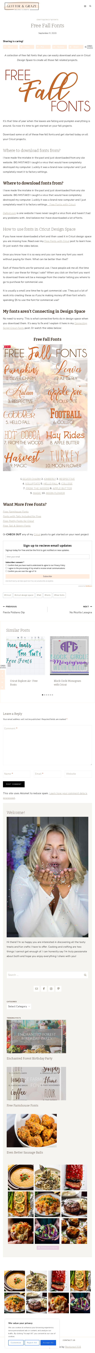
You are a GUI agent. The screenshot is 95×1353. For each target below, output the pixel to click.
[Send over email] (2, 687)
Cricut (48, 20)
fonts (48, 595)
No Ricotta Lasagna (81, 609)
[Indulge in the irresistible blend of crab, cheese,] (74, 1231)
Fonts (55, 20)
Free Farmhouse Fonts (16, 511)
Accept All (48, 1342)
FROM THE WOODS (37, 488)
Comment (10, 728)
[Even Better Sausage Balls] (47, 1130)
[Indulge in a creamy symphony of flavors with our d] (47, 1177)
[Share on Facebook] (2, 672)
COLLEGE (66, 483)
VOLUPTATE (32, 483)
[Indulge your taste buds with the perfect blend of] (74, 1204)
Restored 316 (73, 1347)
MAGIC (37, 493)
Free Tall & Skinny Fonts (17, 525)
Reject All (32, 1342)
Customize (16, 1342)
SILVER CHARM (31, 479)
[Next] (85, 664)
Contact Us (69, 1340)
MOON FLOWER (55, 493)
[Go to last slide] (9, 664)
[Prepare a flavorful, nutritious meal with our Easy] (21, 1204)
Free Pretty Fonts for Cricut (18, 521)
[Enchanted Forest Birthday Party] (47, 1036)
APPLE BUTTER (62, 488)
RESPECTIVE (67, 479)
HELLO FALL (51, 483)
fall (39, 595)
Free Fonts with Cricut (62, 204)
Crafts (40, 20)
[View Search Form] (90, 6)
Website (71, 773)
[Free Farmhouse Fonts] (47, 1083)
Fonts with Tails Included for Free (22, 516)
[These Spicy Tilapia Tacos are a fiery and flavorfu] (47, 1231)
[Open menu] (85, 6)
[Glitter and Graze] (21, 6)
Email (39, 773)
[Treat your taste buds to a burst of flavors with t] (21, 1231)
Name (8, 773)
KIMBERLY (50, 479)
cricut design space (24, 595)
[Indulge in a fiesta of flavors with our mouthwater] (47, 1204)
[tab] (42, 694)
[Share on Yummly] (2, 682)
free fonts (59, 595)
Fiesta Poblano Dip (14, 609)
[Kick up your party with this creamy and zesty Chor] (21, 1177)
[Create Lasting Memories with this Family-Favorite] (74, 1177)
